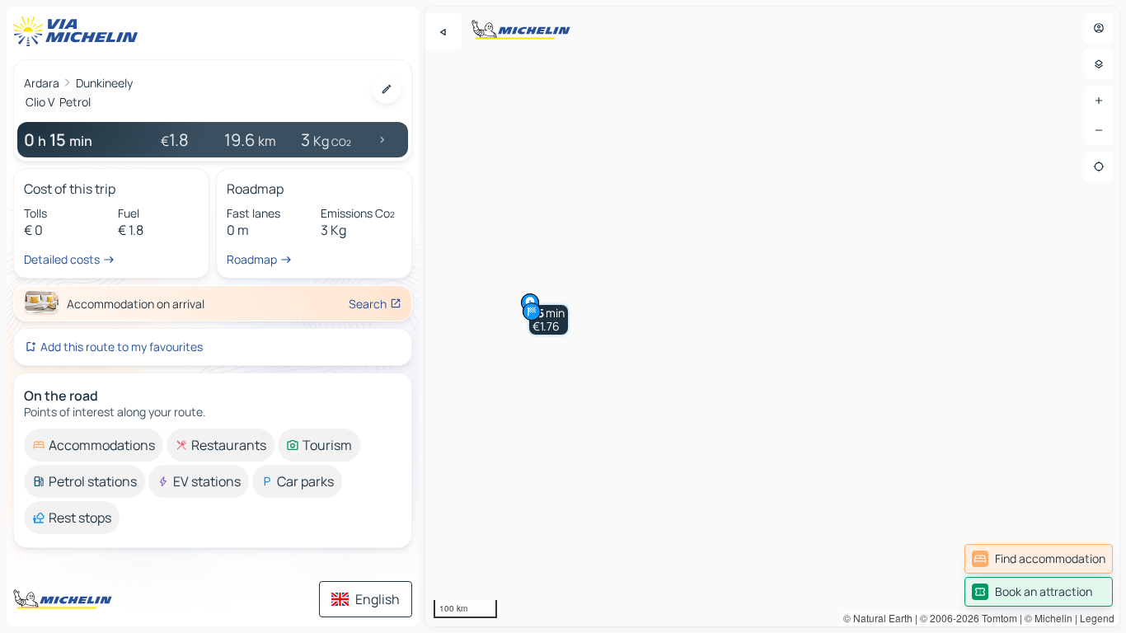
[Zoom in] (1099, 100)
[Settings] (1099, 64)
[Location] (1099, 166)
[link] (1038, 559)
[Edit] (386, 89)
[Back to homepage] (79, 31)
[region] (772, 316)
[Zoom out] (1099, 130)
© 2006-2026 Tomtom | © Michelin (996, 618)
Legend (1097, 618)
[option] (93, 445)
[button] (548, 320)
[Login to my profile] (1099, 28)
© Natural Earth (878, 618)
